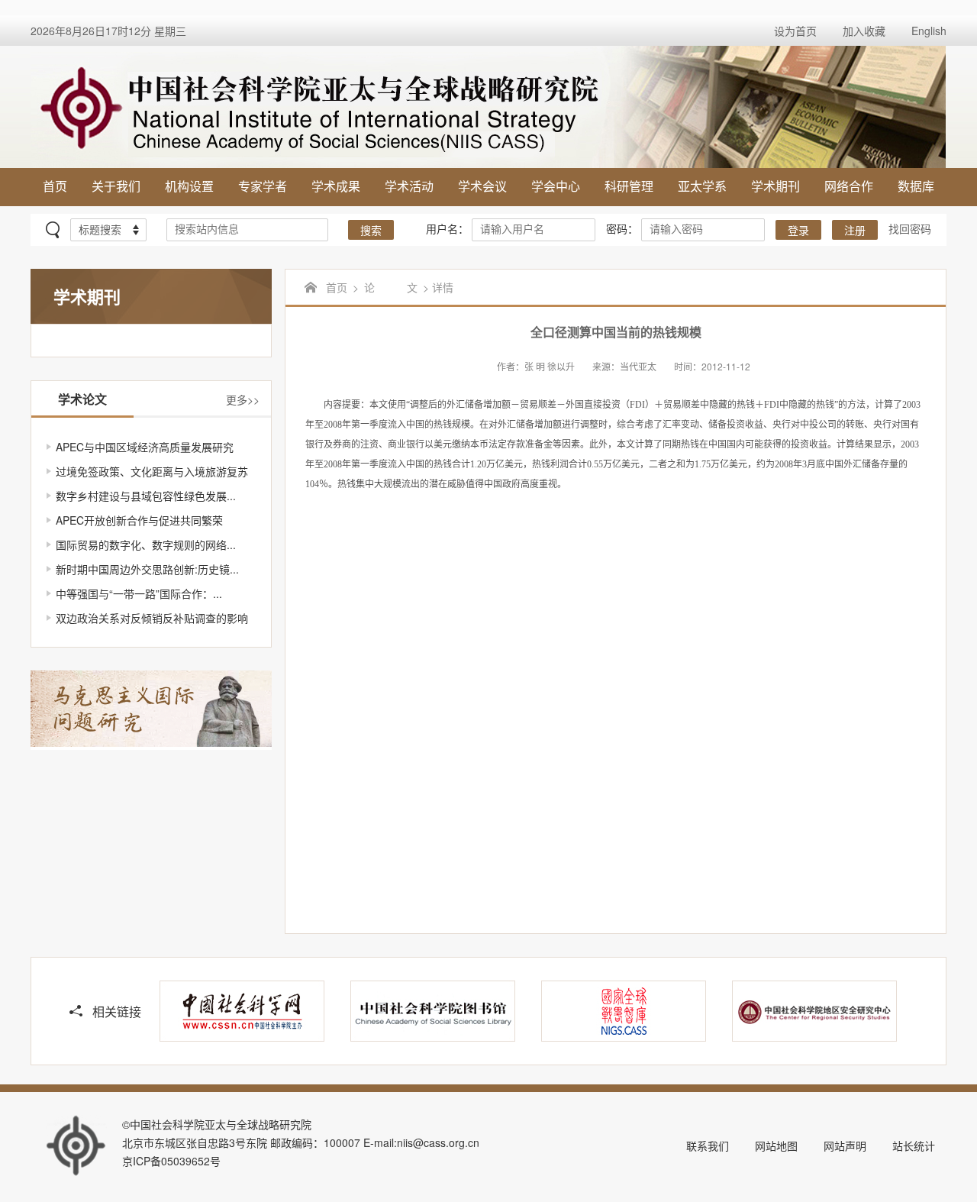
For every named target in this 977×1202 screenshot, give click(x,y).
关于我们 (116, 186)
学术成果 (335, 186)
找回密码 (909, 228)
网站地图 (776, 1145)
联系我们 (707, 1145)
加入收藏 (864, 30)
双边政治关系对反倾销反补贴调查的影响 (152, 617)
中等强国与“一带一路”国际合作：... (139, 593)
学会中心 (555, 186)
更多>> (243, 399)
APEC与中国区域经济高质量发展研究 (145, 446)
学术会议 (482, 186)
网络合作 (848, 186)
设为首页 (795, 30)
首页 (55, 186)
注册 (855, 231)
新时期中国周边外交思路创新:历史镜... (147, 569)
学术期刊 (775, 186)
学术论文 (82, 399)
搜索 (371, 231)
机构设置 (189, 186)
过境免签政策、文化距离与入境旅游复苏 (152, 471)
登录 (798, 231)
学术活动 (409, 186)
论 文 (391, 287)
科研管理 (629, 186)
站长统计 (913, 1145)
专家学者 (262, 186)
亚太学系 (702, 186)
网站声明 (845, 1145)
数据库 (916, 186)
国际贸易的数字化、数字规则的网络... (146, 544)
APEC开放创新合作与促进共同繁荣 (139, 520)
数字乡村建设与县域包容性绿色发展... (146, 495)
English (928, 30)
